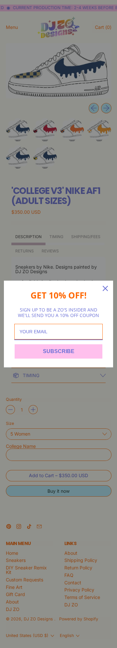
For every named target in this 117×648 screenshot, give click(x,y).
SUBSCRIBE (58, 351)
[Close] (105, 288)
